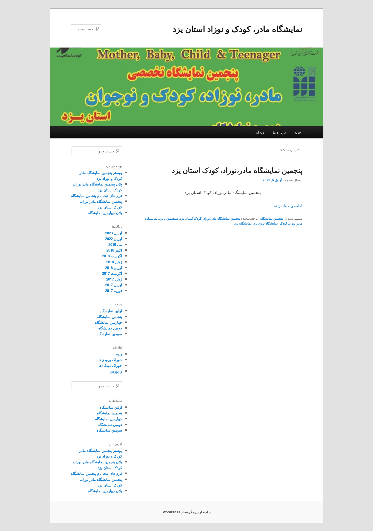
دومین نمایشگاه (110, 328)
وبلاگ (260, 132)
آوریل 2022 (113, 238)
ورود (119, 353)
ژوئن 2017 (114, 279)
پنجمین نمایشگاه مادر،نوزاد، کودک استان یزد (237, 170)
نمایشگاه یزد (242, 223)
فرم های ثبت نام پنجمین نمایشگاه (96, 195)
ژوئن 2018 (114, 261)
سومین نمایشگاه (109, 333)
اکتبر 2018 (114, 250)
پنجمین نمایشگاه (271, 218)
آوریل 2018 (113, 267)
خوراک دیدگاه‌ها (110, 365)
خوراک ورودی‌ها (110, 359)
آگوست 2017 (112, 273)
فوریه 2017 (113, 290)
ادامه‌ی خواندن (287, 205)
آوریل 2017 (113, 284)
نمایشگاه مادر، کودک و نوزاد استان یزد (237, 28)
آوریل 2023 (113, 232)
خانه (298, 132)
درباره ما (279, 132)
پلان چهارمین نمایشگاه (105, 212)
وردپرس (116, 371)
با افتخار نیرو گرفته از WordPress (187, 511)
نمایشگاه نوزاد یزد (265, 223)
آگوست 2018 (112, 255)
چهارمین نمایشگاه (108, 322)
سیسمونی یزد (168, 218)
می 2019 (115, 244)
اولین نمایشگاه (111, 310)
